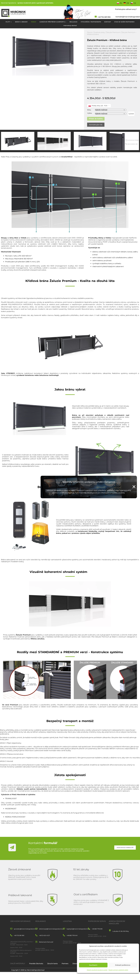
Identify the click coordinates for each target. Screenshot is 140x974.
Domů (89, 32)
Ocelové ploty (99, 32)
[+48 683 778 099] (89, 929)
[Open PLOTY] (11, 22)
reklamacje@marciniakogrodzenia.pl (51, 929)
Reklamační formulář (46, 942)
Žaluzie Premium (113, 32)
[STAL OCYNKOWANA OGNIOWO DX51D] (47, 188)
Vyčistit (131, 114)
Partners (65, 963)
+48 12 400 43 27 (44, 935)
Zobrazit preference (122, 965)
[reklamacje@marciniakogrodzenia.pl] (36, 929)
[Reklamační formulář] (36, 942)
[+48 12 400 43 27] (36, 935)
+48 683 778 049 (72, 935)
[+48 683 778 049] (64, 935)
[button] (134, 487)
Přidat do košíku (96, 119)
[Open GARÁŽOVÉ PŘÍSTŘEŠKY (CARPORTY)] (65, 22)
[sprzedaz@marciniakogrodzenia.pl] (11, 929)
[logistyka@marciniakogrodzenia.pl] (64, 929)
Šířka (89, 110)
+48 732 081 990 (104, 17)
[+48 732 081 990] (11, 935)
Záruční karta (52, 963)
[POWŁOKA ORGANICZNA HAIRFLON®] (110, 176)
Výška (89, 113)
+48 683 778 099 (97, 929)
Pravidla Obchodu (36, 963)
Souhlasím (93, 965)
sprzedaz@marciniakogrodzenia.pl (25, 929)
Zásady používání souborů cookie (97, 970)
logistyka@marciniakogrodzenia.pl (78, 929)
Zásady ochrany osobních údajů (118, 970)
